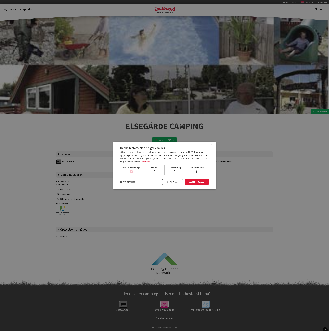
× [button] (212, 145)
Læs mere (145, 161)
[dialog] (164, 165)
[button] (127, 182)
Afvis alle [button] (172, 182)
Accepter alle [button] (196, 182)
